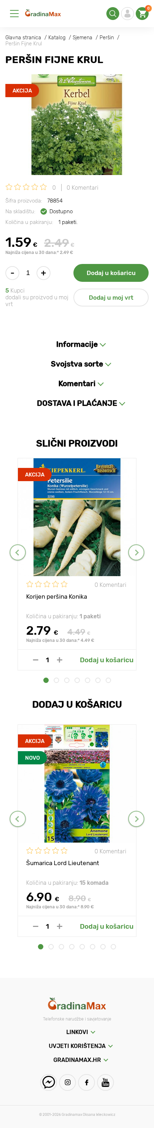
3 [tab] (66, 680)
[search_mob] (112, 13)
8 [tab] (113, 946)
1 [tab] (46, 680)
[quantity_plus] (59, 660)
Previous (18, 552)
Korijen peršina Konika (56, 596)
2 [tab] (56, 680)
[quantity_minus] (35, 660)
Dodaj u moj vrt (111, 297)
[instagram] (67, 1082)
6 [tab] (98, 680)
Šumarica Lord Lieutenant (62, 863)
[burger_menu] (14, 14)
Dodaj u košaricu (111, 272)
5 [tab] (87, 680)
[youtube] (105, 1082)
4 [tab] (77, 680)
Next (136, 552)
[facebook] (86, 1082)
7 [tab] (108, 680)
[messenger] (48, 1082)
